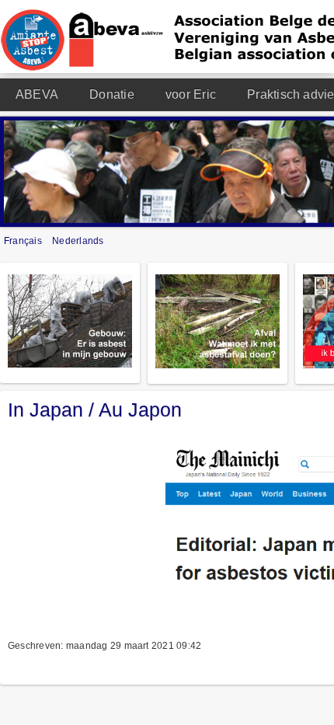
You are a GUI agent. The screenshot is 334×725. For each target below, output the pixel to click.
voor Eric (190, 94)
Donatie (111, 94)
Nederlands (77, 240)
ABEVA (37, 94)
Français (24, 240)
